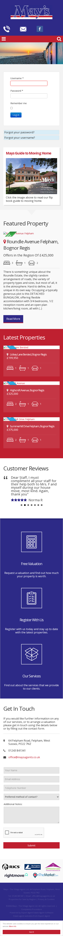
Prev (8, 488)
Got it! (31, 932)
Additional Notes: (13, 804)
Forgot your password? (19, 132)
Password (16, 90)
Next (54, 488)
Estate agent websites (23, 916)
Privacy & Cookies (46, 899)
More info (12, 926)
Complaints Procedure (31, 909)
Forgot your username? (19, 137)
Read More (13, 319)
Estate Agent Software (43, 912)
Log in (16, 114)
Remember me (18, 103)
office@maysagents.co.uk (24, 757)
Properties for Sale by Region (22, 899)
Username (17, 78)
